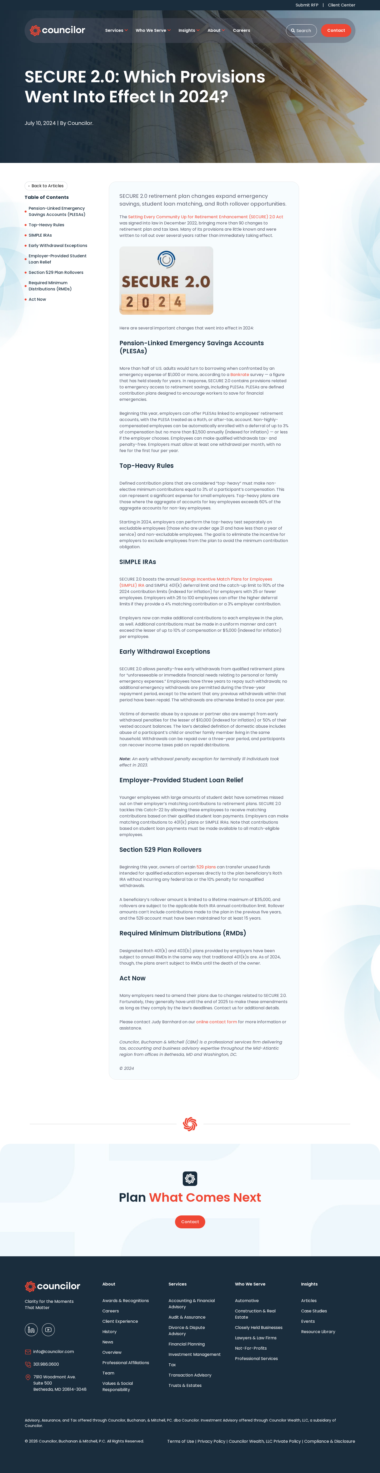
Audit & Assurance (187, 1317)
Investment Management (195, 1354)
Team (108, 1373)
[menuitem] (117, 30)
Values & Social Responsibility (117, 1386)
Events (308, 1321)
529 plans (206, 867)
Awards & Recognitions (125, 1301)
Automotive (247, 1301)
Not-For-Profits (251, 1348)
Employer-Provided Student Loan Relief (58, 259)
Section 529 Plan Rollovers (56, 272)
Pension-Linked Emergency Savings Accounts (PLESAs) (57, 211)
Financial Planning (187, 1344)
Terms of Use (180, 1441)
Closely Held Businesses (259, 1328)
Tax (172, 1365)
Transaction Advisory (190, 1375)
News (107, 1342)
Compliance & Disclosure (329, 1441)
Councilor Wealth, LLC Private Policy (265, 1441)
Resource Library (318, 1332)
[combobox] (301, 30)
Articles (309, 1301)
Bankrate (239, 375)
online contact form (216, 1022)
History (109, 1332)
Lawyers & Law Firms (256, 1338)
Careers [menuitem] (241, 30)
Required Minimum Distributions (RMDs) (50, 286)
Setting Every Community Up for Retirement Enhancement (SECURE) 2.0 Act (205, 217)
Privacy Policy (211, 1441)
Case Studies (314, 1311)
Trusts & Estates (185, 1385)
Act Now (37, 299)
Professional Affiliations (125, 1363)
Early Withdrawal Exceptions (58, 246)
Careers (110, 1311)
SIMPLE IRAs (40, 235)
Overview (111, 1352)
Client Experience (120, 1321)
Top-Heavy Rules (46, 225)
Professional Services (256, 1359)
